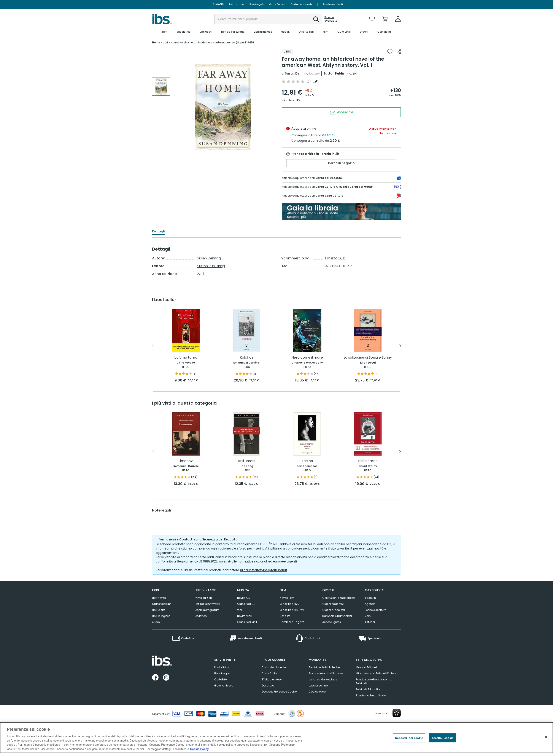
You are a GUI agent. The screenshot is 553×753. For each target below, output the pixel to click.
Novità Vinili (244, 616)
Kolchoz (246, 357)
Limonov (186, 461)
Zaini (368, 616)
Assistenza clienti (333, 4)
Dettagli (158, 231)
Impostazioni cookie (409, 738)
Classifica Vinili (247, 622)
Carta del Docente (329, 178)
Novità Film (287, 598)
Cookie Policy (199, 749)
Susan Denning (296, 73)
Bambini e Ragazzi (292, 622)
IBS (298, 100)
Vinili (240, 610)
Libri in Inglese (161, 616)
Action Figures (331, 622)
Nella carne (368, 461)
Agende (370, 604)
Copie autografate (207, 610)
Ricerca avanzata (330, 19)
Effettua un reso (272, 679)
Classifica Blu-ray (292, 610)
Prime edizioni (204, 598)
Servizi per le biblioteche (324, 667)
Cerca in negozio (341, 163)
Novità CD (243, 598)
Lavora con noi (318, 685)
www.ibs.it (344, 548)
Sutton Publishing (337, 73)
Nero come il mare (307, 357)
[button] (316, 19)
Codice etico (317, 691)
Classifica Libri (161, 604)
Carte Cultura (277, 4)
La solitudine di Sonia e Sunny (368, 357)
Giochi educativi (333, 604)
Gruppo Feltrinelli (367, 667)
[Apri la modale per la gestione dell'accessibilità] (396, 713)
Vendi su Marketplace (323, 679)
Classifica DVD (289, 604)
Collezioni (201, 616)
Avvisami (344, 112)
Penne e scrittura (375, 610)
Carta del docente (301, 4)
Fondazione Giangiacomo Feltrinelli (373, 681)
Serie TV (285, 616)
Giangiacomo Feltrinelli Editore (376, 673)
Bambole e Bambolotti (337, 616)
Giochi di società (333, 610)
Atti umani (246, 461)
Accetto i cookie (442, 738)
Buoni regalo (256, 4)
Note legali (161, 510)
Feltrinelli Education (368, 689)
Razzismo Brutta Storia (371, 695)
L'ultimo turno (185, 357)
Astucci (370, 622)
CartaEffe (218, 4)
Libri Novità (159, 598)
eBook (156, 622)
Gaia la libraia (223, 685)
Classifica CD (246, 604)
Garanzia (268, 685)
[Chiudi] (546, 737)
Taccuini (371, 598)
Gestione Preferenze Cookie (279, 691)
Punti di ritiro (236, 4)
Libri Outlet (158, 610)
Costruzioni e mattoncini (338, 598)
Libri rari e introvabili (207, 604)
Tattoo (307, 461)
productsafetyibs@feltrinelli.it (263, 570)
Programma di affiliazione (326, 673)
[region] (276, 737)
